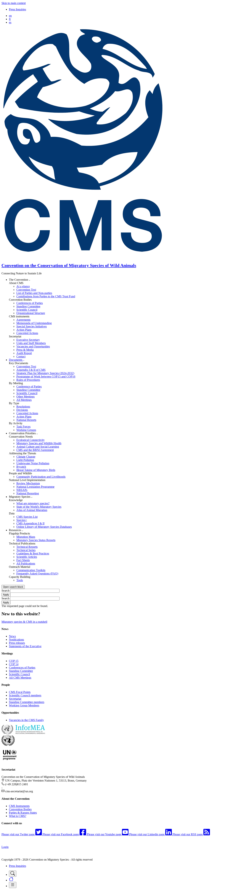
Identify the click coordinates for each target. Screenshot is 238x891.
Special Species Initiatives (31, 326)
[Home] (85, 257)
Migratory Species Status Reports (35, 540)
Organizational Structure (30, 313)
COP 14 (13, 664)
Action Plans (23, 329)
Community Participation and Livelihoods (40, 476)
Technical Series (26, 550)
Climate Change (25, 456)
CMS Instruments (19, 806)
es (10, 22)
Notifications (16, 639)
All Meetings (24, 399)
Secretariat (15, 698)
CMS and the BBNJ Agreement (35, 450)
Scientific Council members (25, 695)
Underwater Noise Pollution (32, 463)
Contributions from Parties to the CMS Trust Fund (45, 296)
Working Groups (26, 429)
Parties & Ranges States (23, 812)
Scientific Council (26, 309)
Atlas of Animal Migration (31, 510)
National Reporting (27, 493)
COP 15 (13, 660)
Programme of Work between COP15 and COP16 (45, 376)
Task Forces (23, 426)
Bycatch (21, 466)
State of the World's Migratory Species (38, 506)
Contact (20, 356)
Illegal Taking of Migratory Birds (35, 470)
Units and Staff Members (31, 343)
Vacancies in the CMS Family (26, 720)
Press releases (17, 642)
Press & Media (25, 349)
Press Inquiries (17, 9)
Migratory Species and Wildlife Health (38, 443)
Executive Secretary (28, 339)
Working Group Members (24, 705)
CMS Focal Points (19, 692)
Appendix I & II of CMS (31, 369)
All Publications (25, 563)
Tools (19, 580)
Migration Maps (25, 536)
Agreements (23, 319)
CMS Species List (27, 516)
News (12, 636)
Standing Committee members (26, 702)
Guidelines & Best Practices (32, 553)
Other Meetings (25, 396)
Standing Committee (28, 306)
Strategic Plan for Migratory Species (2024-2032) (45, 373)
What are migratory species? (32, 503)
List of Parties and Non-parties (34, 293)
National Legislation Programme (35, 486)
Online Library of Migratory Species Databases (44, 526)
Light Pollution (25, 460)
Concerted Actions (27, 333)
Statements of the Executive (25, 646)
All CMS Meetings (20, 677)
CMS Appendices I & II (30, 523)
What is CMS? (17, 816)
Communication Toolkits (30, 570)
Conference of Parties (29, 386)
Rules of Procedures (28, 379)
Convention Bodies (20, 809)
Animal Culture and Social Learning (37, 446)
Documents (16, 359)
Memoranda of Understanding (34, 323)
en (10, 15)
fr (10, 19)
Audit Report (24, 353)
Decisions (22, 409)
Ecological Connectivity (30, 440)
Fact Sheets (23, 560)
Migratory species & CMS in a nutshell (24, 621)
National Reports (26, 419)
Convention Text (26, 289)
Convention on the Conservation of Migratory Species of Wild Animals (68, 265)
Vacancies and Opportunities (33, 346)
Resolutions (23, 406)
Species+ (21, 520)
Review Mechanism (28, 483)
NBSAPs (21, 490)
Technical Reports (27, 546)
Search (5, 590)
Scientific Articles (26, 556)
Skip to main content (13, 3)
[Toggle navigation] (12, 874)
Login (5, 847)
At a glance (23, 286)
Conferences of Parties (29, 303)
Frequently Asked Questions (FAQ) (37, 573)
